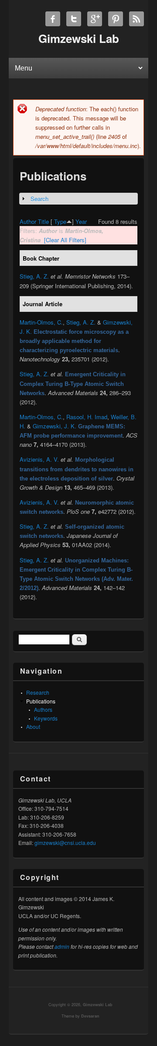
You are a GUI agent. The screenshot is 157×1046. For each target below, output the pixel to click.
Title (43, 221)
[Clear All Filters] (65, 240)
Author (28, 221)
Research (37, 692)
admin (62, 946)
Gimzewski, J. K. (54, 426)
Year (81, 221)
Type (60, 221)
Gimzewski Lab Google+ (94, 18)
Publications (40, 701)
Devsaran (90, 1016)
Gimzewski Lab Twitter (73, 18)
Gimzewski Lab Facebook (52, 18)
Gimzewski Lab (98, 1004)
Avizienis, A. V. (39, 459)
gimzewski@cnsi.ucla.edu (65, 842)
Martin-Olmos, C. (41, 322)
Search (39, 198)
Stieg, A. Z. (34, 276)
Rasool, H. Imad (86, 417)
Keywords (46, 718)
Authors (43, 709)
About (33, 726)
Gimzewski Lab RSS (136, 18)
